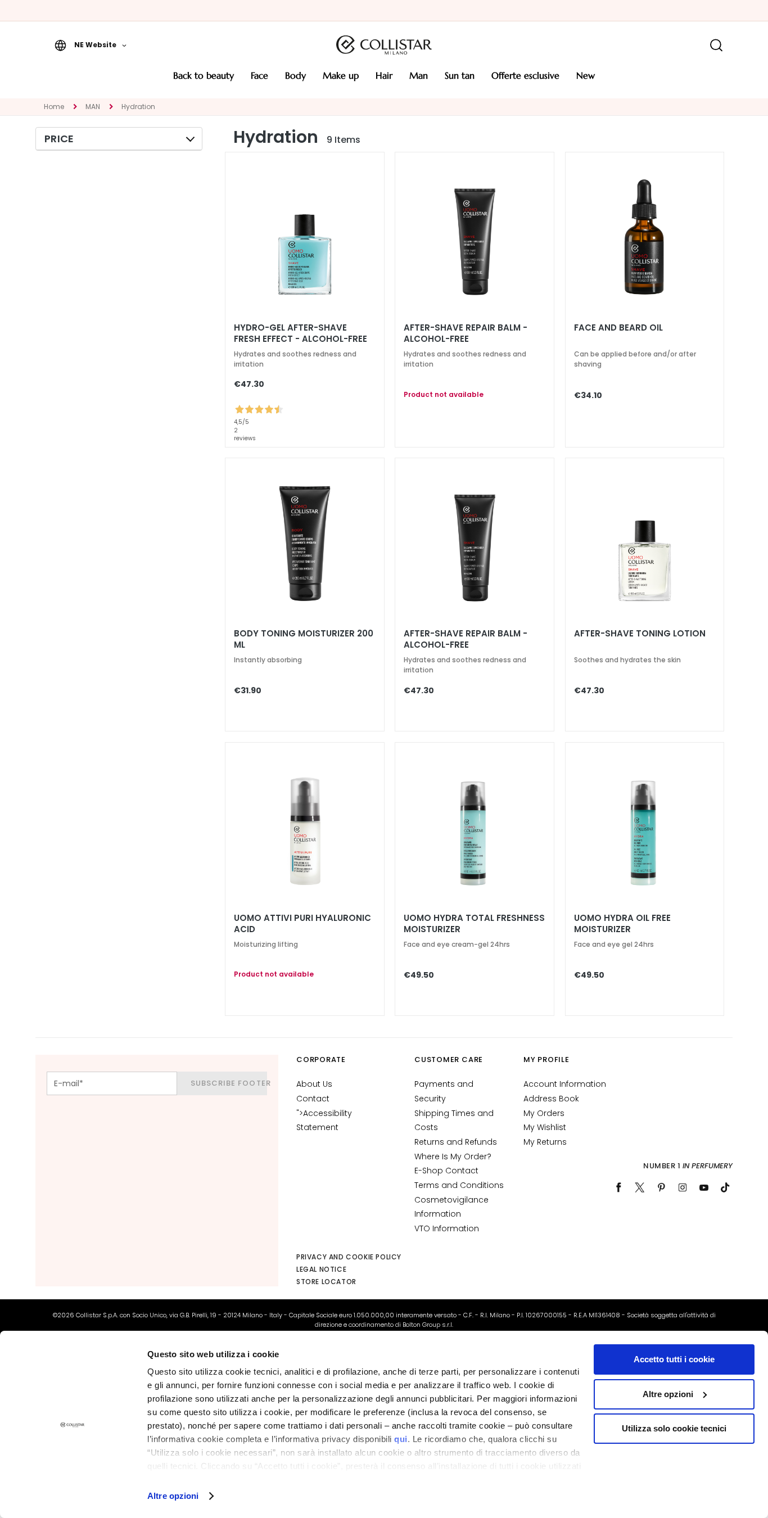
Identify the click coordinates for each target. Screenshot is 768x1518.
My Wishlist (544, 1127)
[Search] (716, 45)
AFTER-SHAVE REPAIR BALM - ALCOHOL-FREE (465, 333)
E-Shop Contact (446, 1170)
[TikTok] (725, 1187)
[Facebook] (618, 1187)
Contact (312, 1098)
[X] (640, 1187)
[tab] (119, 139)
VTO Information (446, 1228)
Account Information (564, 1084)
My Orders (543, 1113)
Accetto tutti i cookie (674, 1359)
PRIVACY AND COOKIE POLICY (348, 1257)
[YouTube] (704, 1187)
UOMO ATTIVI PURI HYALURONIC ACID (302, 923)
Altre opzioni (172, 1496)
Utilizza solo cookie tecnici (674, 1428)
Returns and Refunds (455, 1141)
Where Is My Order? (452, 1156)
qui (401, 1439)
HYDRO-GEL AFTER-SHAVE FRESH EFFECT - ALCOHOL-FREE (300, 333)
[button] (90, 45)
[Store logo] (384, 45)
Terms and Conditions (459, 1185)
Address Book (551, 1098)
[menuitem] (203, 80)
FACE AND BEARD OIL (618, 327)
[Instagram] (682, 1187)
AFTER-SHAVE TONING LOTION (640, 633)
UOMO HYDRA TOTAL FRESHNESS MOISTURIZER (474, 923)
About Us (314, 1084)
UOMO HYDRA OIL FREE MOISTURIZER (622, 923)
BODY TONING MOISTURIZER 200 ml (303, 639)
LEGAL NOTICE (321, 1269)
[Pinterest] (661, 1187)
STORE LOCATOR (326, 1281)
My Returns (545, 1141)
